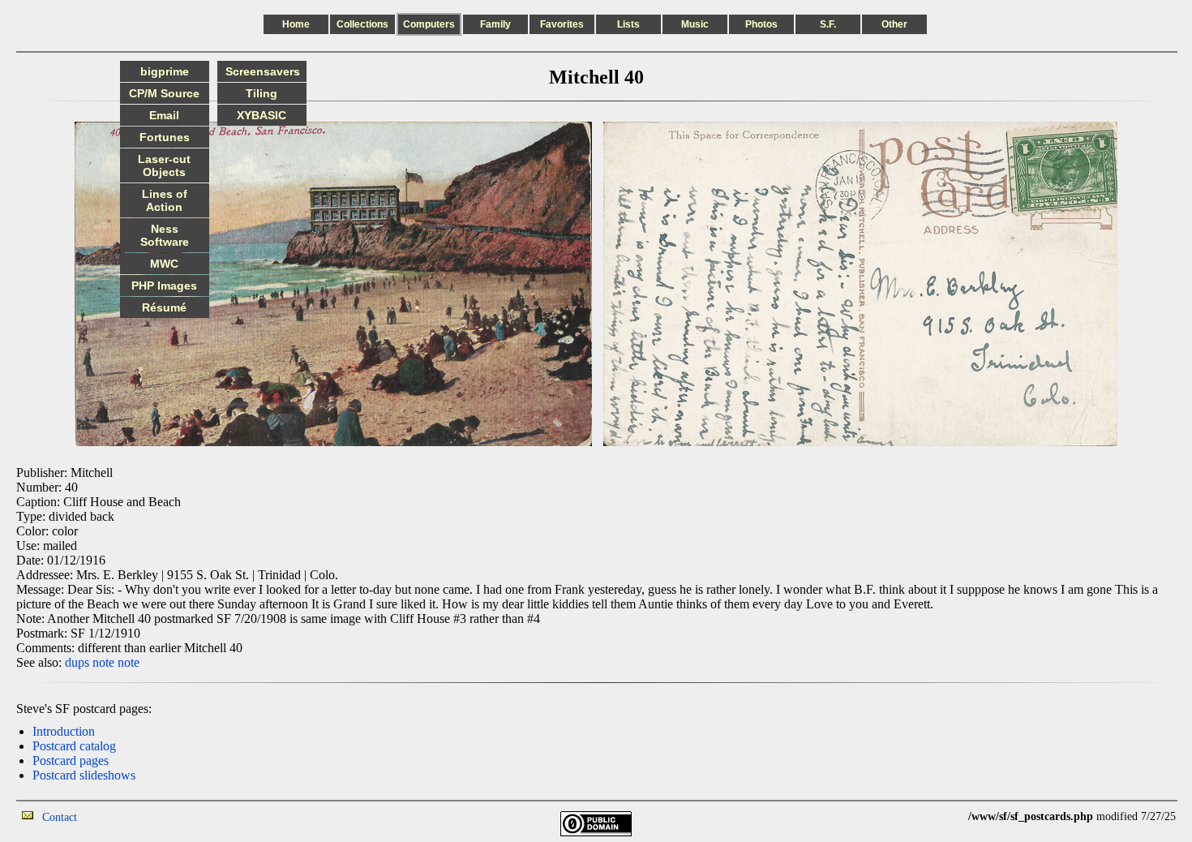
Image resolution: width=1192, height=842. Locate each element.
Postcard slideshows (83, 775)
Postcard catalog (74, 746)
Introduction (63, 731)
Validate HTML (113, 816)
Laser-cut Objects (164, 165)
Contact (59, 817)
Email (164, 115)
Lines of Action (164, 200)
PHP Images (164, 285)
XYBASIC (261, 115)
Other (894, 24)
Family (495, 24)
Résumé (164, 307)
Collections (362, 24)
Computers (429, 24)
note (103, 662)
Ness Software (164, 235)
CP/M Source (164, 93)
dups (77, 662)
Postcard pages (70, 760)
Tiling (261, 93)
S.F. (828, 24)
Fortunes (164, 137)
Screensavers (262, 71)
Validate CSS (938, 816)
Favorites (562, 24)
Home (296, 24)
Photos (761, 24)
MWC (164, 263)
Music (695, 24)
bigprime (164, 71)
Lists (628, 24)
